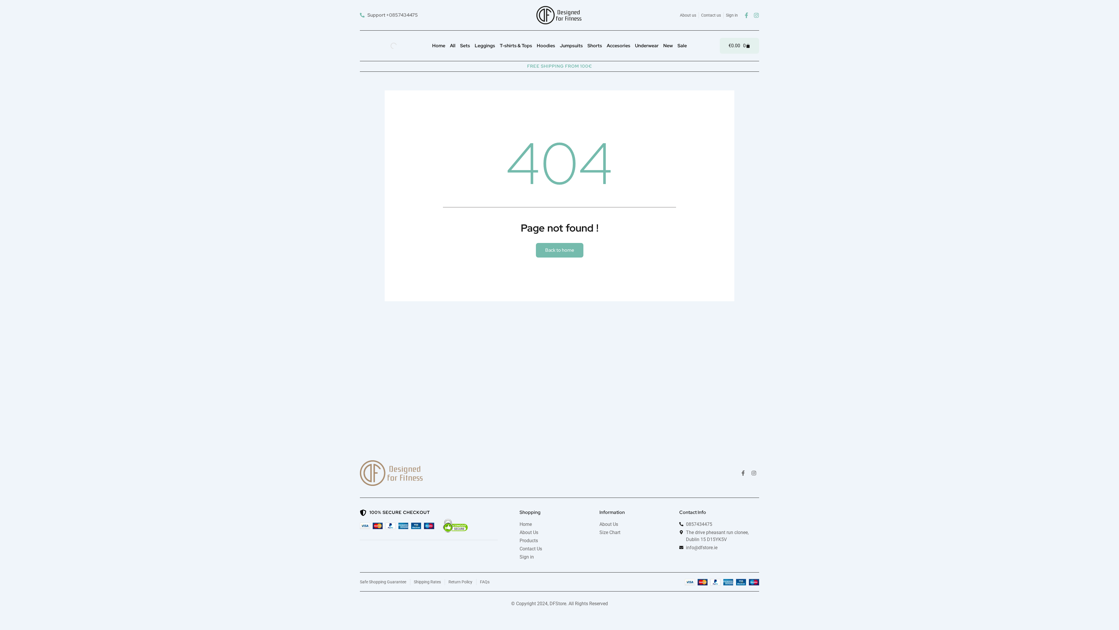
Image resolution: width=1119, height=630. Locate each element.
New (668, 46)
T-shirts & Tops (516, 46)
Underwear (647, 46)
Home (438, 46)
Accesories (618, 46)
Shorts (594, 46)
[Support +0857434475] (389, 15)
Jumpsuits (571, 46)
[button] (559, 250)
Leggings (485, 46)
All (452, 46)
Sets (465, 46)
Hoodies (546, 46)
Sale (682, 46)
